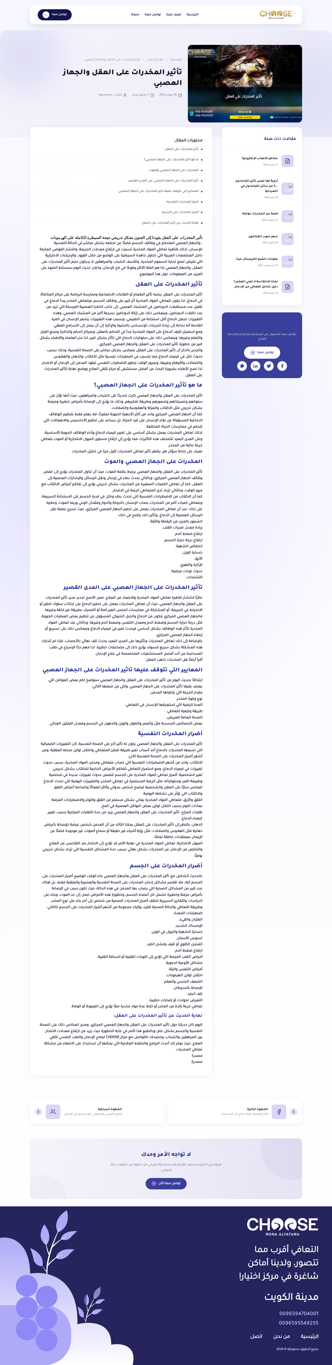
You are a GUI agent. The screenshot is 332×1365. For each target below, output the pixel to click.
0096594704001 (299, 1314)
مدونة (135, 14)
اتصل (256, 1337)
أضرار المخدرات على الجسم (180, 212)
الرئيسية (192, 14)
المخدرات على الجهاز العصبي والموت (174, 170)
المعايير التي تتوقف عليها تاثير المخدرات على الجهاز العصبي (158, 191)
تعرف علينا (173, 14)
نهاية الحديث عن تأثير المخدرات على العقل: (170, 223)
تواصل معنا (153, 14)
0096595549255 (299, 1323)
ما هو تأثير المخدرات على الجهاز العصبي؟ (171, 160)
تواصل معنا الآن (169, 1183)
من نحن (281, 1337)
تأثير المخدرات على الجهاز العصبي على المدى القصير (164, 181)
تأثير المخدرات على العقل (182, 149)
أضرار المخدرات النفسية (182, 202)
